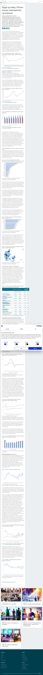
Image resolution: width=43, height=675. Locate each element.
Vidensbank (24, 655)
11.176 (15, 307)
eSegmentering (3, 664)
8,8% (28, 303)
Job (1, 658)
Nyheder (23, 654)
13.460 (15, 305)
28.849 (20, 298)
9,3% (28, 294)
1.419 (25, 303)
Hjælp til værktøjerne (25, 664)
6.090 (25, 294)
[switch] (16, 344)
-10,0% (28, 312)
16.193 (15, 303)
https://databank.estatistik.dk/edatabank (13, 544)
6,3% (28, 305)
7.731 (16, 312)
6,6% (28, 300)
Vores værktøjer (24, 658)
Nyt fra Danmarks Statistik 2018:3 (9, 582)
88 (25, 309)
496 (25, 307)
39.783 (15, 296)
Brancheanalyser (4, 667)
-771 (25, 312)
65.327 (15, 294)
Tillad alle (35, 348)
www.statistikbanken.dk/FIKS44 (17, 315)
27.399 (15, 298)
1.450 (25, 298)
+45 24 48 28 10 (31, 673)
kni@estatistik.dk (25, 673)
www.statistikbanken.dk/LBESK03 (12, 68)
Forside (2, 654)
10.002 (20, 309)
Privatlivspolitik (24, 668)
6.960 (20, 312)
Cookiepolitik (24, 667)
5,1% (28, 311)
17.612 (20, 303)
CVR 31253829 (36, 673)
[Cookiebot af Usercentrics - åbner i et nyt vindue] (37, 326)
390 (25, 311)
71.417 (20, 294)
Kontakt (2, 655)
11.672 (20, 307)
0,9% (28, 309)
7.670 (16, 311)
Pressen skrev (3, 660)
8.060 (20, 311)
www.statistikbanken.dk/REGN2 (11, 102)
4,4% (28, 307)
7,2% (28, 296)
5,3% (28, 298)
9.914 (16, 309)
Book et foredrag (25, 660)
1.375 (25, 300)
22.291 (20, 300)
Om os (2, 657)
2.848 (25, 296)
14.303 (20, 305)
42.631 (20, 296)
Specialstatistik (24, 657)
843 (25, 305)
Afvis (21, 348)
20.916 (15, 300)
